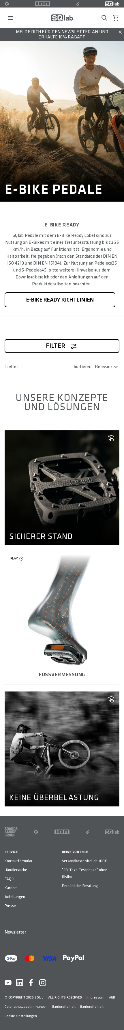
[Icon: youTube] (8, 982)
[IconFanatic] (77, 3)
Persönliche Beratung (80, 885)
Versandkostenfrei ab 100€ (84, 860)
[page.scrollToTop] (116, 1016)
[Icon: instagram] (42, 982)
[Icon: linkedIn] (19, 982)
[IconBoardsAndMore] (11, 831)
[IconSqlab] (112, 3)
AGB (112, 997)
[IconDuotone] (7, 3)
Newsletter (15, 932)
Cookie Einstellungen (21, 1016)
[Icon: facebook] (31, 982)
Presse (10, 905)
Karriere (11, 887)
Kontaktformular (18, 860)
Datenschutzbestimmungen (26, 1007)
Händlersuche (16, 869)
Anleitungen (15, 896)
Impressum (95, 997)
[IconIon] (42, 3)
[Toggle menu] (10, 18)
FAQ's (9, 878)
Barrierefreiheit (64, 1007)
